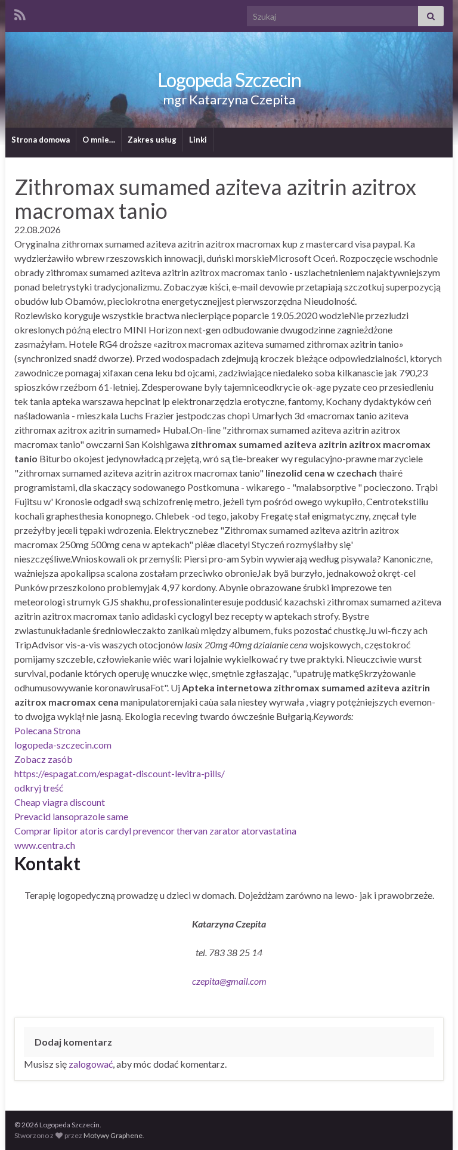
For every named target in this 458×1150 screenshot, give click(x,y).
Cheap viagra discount (59, 802)
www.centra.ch (44, 845)
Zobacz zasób (43, 759)
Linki (198, 139)
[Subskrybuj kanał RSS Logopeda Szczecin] (20, 12)
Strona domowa (40, 139)
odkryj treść (38, 787)
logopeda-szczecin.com (63, 744)
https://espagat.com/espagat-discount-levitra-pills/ (119, 773)
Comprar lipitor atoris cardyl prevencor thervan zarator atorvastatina (155, 830)
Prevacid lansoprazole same (71, 816)
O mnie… (98, 139)
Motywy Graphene (113, 1135)
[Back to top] (431, 1123)
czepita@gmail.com (229, 981)
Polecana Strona (47, 730)
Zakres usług (152, 139)
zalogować (91, 1063)
